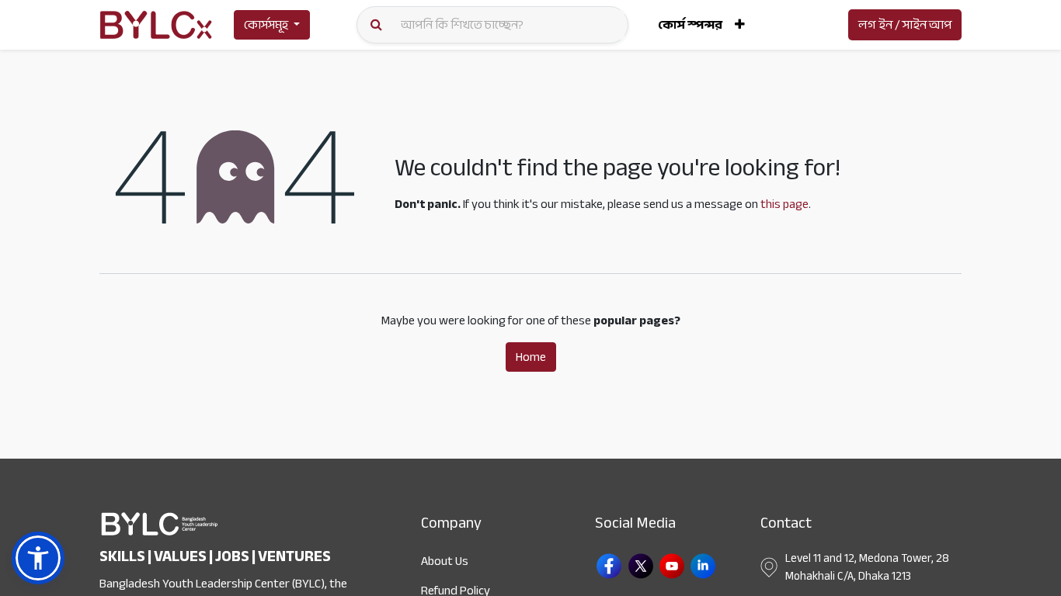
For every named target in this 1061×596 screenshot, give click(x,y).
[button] (740, 24)
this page (784, 204)
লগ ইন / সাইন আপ (904, 24)
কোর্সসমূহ (266, 24)
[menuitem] (690, 24)
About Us (444, 561)
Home (531, 357)
